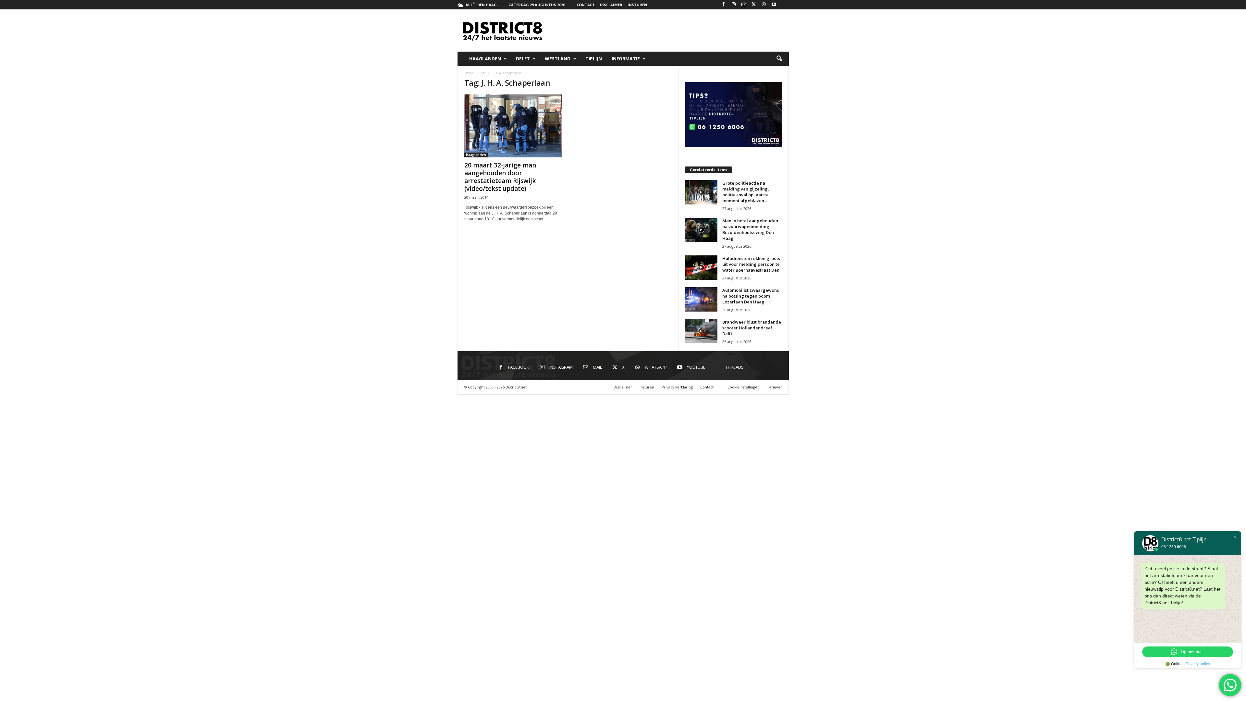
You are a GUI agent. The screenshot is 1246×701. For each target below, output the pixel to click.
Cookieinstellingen (743, 387)
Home (468, 73)
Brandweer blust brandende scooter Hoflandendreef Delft (751, 328)
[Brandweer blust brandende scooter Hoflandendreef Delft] (701, 331)
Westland (557, 58)
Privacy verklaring (677, 387)
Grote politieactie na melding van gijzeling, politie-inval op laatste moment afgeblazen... (745, 191)
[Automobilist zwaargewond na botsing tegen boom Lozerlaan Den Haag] (701, 299)
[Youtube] (774, 4)
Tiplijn (593, 58)
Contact (586, 4)
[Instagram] (734, 4)
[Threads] (784, 4)
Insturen (637, 4)
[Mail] (744, 4)
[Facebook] (723, 4)
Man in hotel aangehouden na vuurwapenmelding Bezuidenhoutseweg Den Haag (750, 229)
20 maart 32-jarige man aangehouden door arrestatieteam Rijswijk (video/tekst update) (500, 177)
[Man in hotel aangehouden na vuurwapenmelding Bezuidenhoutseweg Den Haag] (701, 230)
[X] (754, 4)
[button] (779, 59)
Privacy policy (1198, 664)
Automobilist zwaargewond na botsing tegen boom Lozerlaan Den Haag (751, 296)
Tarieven (775, 387)
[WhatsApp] (764, 4)
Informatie (626, 58)
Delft (523, 58)
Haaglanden (485, 58)
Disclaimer (611, 4)
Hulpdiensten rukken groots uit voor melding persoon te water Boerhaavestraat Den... (752, 264)
